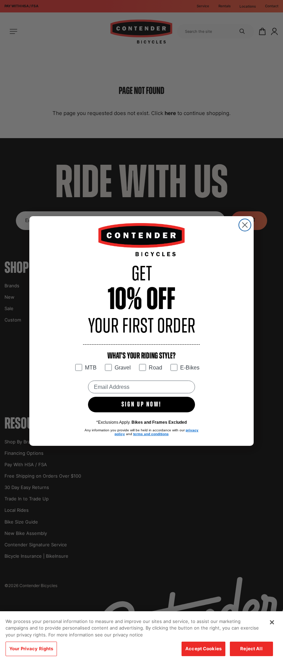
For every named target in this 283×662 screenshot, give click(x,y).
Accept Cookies (203, 648)
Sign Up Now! (141, 404)
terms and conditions (151, 434)
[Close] (272, 622)
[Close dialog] (245, 225)
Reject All (251, 648)
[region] (141, 636)
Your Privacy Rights (31, 648)
